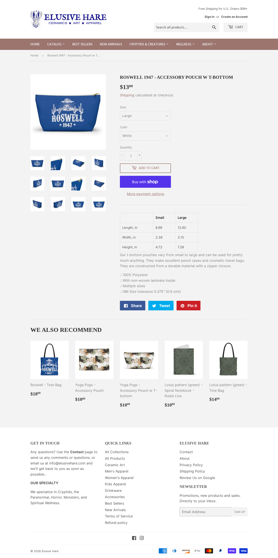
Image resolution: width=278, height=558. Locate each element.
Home (35, 44)
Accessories (115, 497)
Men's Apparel (116, 471)
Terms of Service (119, 516)
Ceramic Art (115, 465)
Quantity (126, 147)
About (208, 44)
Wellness (184, 44)
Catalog (54, 44)
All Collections (117, 452)
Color (123, 127)
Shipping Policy (192, 471)
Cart (238, 27)
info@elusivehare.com (67, 463)
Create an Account (234, 16)
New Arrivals (111, 44)
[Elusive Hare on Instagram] (142, 538)
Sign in (209, 16)
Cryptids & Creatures (147, 44)
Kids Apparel (115, 484)
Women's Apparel (119, 478)
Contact (186, 452)
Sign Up (239, 512)
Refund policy (116, 522)
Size (123, 107)
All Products (115, 458)
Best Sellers (82, 44)
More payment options (145, 194)
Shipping (127, 95)
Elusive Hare (50, 551)
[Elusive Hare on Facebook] (134, 538)
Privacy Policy (191, 465)
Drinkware (113, 490)
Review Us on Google (197, 478)
